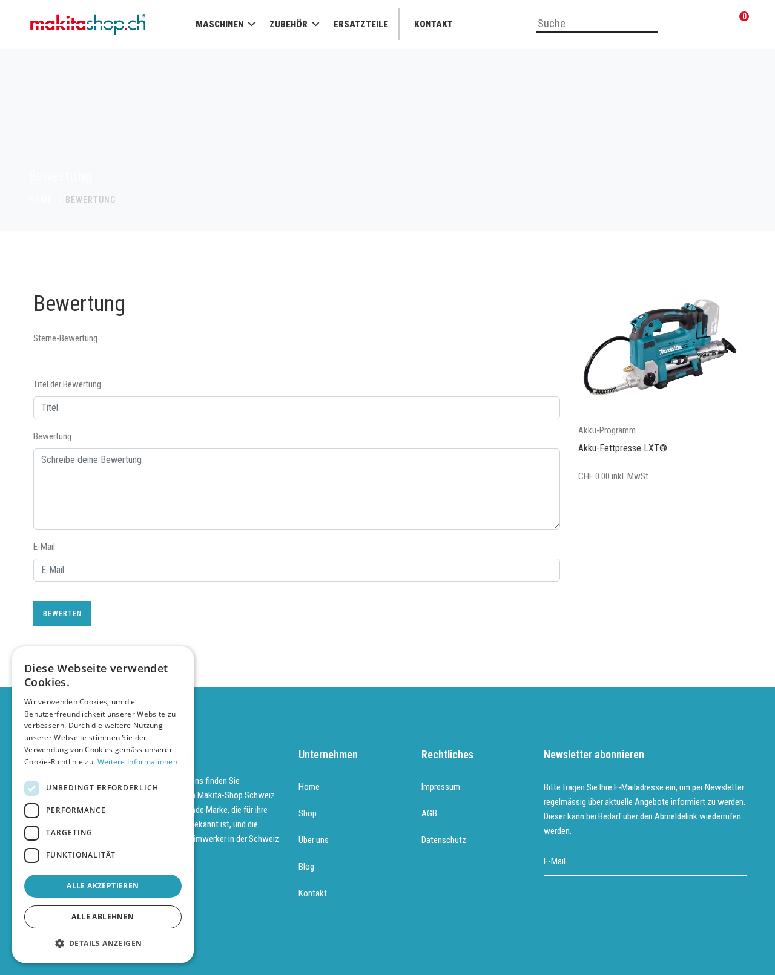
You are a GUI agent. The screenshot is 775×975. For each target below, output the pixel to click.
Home (309, 786)
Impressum (440, 786)
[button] (103, 943)
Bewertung (52, 436)
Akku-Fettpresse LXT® (622, 448)
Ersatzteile (361, 24)
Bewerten (62, 613)
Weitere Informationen (137, 762)
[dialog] (103, 804)
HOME (40, 200)
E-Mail (44, 546)
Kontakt (433, 24)
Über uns (313, 840)
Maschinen (219, 24)
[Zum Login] (681, 24)
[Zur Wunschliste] (711, 24)
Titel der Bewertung (67, 384)
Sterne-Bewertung (65, 338)
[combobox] (597, 24)
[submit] (738, 862)
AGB (429, 813)
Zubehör (288, 24)
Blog (306, 866)
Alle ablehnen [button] (102, 916)
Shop (307, 813)
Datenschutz (443, 840)
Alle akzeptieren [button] (103, 886)
